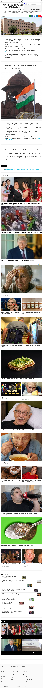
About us (23, 666)
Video (2, 681)
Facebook (29, 676)
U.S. (12, 682)
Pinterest (29, 681)
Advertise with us (14, 666)
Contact (23, 673)
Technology (3, 673)
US (1, 668)
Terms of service (14, 671)
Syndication (13, 669)
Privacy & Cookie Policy (15, 673)
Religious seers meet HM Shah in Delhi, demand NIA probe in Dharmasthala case (21, 171)
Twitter (30, 679)
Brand (23, 668)
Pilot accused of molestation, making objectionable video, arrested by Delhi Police (22, 169)
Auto (2, 678)
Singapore (13, 679)
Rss (24, 681)
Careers (23, 669)
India (2, 666)
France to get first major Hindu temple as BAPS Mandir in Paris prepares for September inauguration (21, 232)
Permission (13, 668)
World (2, 669)
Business (2, 671)
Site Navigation (24, 671)
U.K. (12, 681)
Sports (2, 674)
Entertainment (3, 676)
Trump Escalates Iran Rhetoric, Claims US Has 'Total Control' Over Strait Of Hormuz (17, 260)
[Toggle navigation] (1, 1)
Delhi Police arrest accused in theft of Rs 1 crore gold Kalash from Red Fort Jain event (23, 167)
